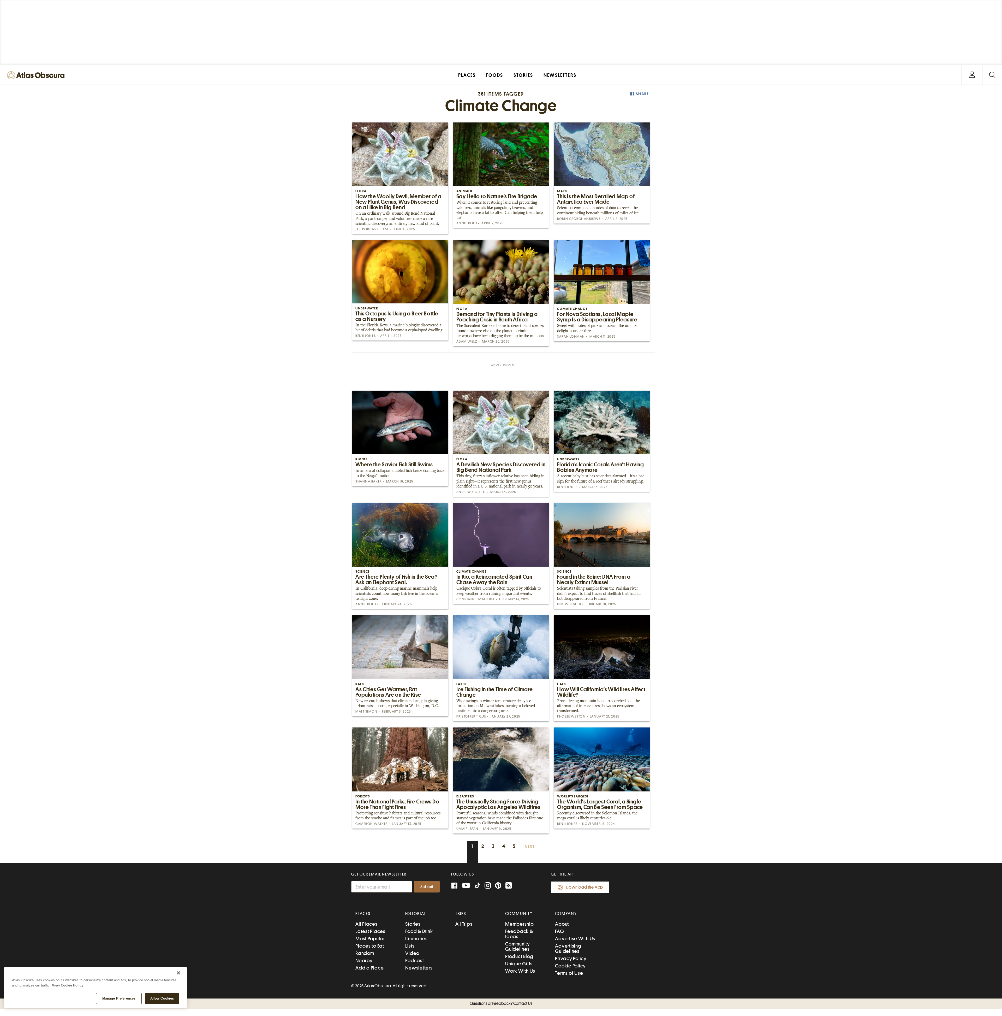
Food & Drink (419, 931)
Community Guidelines (517, 946)
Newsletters (418, 967)
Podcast (414, 960)
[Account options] (972, 75)
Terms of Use (569, 973)
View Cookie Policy (67, 985)
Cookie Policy (570, 965)
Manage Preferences (118, 998)
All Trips (464, 923)
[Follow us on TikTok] (477, 886)
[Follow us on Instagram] (488, 886)
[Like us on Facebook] (454, 886)
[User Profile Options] (972, 75)
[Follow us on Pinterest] (498, 886)
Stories (412, 923)
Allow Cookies (162, 998)
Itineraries (416, 938)
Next (530, 847)
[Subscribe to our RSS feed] (508, 886)
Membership (519, 923)
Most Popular (370, 938)
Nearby (364, 960)
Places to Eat (369, 945)
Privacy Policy (571, 958)
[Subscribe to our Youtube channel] (466, 886)
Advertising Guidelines (568, 948)
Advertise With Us (575, 938)
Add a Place (369, 967)
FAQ (559, 931)
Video (412, 953)
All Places (366, 923)
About (562, 923)
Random (364, 953)
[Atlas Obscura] (37, 75)
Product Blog (519, 956)
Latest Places (370, 931)
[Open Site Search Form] (992, 75)
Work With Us (520, 970)
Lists (410, 945)
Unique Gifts (519, 963)
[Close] (178, 973)
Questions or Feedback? (501, 1003)
